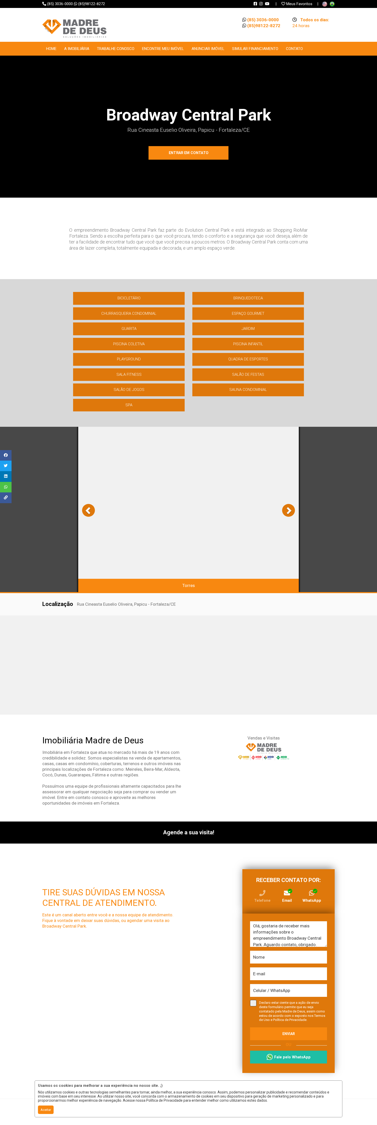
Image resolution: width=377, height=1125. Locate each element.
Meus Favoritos (299, 4)
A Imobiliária (76, 48)
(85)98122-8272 (94, 4)
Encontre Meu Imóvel (163, 48)
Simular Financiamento (255, 48)
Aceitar (46, 1110)
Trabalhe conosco (115, 48)
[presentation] (88, 510)
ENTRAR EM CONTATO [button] (188, 152)
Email (287, 900)
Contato (294, 48)
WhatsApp (311, 900)
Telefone (262, 900)
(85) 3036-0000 (60, 4)
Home (51, 48)
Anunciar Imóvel (208, 48)
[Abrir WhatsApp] (364, 1112)
